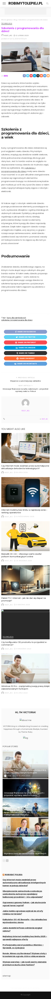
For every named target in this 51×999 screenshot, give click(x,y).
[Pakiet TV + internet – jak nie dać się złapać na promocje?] (25, 580)
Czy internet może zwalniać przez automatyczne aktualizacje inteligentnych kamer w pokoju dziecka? (24, 882)
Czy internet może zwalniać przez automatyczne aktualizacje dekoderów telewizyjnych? (25, 467)
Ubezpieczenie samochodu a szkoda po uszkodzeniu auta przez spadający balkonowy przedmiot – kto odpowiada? (23, 894)
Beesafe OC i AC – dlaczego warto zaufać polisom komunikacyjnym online (21, 555)
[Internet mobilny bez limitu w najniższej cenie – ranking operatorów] (25, 492)
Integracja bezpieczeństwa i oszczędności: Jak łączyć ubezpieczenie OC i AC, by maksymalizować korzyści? (25, 812)
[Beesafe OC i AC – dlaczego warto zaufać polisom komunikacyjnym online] (25, 536)
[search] (47, 3)
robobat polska (13, 874)
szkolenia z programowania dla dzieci (16, 320)
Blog (15, 20)
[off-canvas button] (4, 3)
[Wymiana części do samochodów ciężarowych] (25, 846)
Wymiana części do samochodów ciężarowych (25, 853)
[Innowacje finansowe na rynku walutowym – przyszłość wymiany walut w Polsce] (25, 788)
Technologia (6, 23)
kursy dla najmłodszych (16, 318)
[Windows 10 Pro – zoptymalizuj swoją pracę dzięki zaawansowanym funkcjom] (25, 668)
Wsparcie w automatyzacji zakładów (25, 381)
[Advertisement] (25, 11)
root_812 (8, 35)
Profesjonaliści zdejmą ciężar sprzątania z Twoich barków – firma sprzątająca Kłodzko (23, 833)
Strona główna (6, 20)
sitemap (7, 975)
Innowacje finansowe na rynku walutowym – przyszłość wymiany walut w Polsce (24, 794)
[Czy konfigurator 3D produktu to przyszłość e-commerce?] (25, 624)
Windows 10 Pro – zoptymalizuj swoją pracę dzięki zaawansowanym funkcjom (25, 687)
